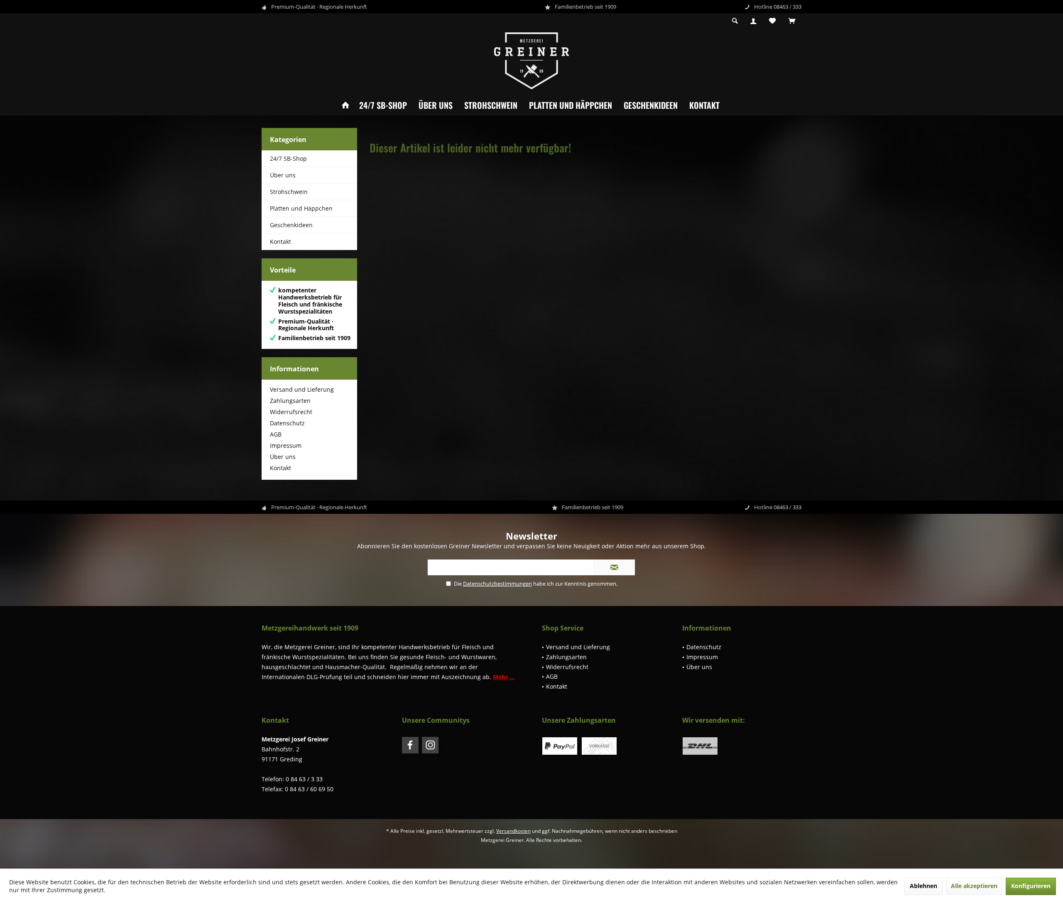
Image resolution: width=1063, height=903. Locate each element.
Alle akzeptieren (974, 886)
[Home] (345, 105)
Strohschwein (490, 105)
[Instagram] (430, 745)
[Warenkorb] (791, 21)
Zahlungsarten (290, 401)
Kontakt (704, 105)
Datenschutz (287, 423)
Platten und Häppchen (570, 105)
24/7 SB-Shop (383, 105)
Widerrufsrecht (291, 412)
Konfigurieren (1031, 886)
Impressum (285, 445)
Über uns (436, 105)
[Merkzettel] (772, 21)
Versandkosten (513, 830)
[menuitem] (791, 21)
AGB (276, 434)
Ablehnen (923, 886)
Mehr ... (503, 677)
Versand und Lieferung (302, 389)
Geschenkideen (651, 105)
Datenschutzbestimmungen (497, 583)
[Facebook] (410, 745)
